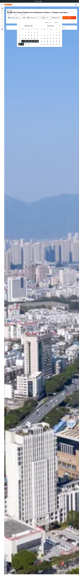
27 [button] (19, 44)
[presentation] (68, 12)
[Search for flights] (2, 8)
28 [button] (22, 44)
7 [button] (22, 35)
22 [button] (25, 41)
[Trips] (2, 25)
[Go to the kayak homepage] (8, 4)
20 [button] (19, 41)
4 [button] (34, 32)
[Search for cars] (2, 13)
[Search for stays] (2, 11)
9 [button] (28, 35)
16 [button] (28, 38)
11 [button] (34, 35)
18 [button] (34, 38)
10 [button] (31, 35)
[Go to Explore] (2, 19)
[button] (77, 1)
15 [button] (25, 38)
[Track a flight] (2, 22)
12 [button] (37, 35)
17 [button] (31, 38)
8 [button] (25, 35)
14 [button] (22, 38)
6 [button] (19, 35)
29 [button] (25, 44)
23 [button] (28, 41)
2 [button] (28, 32)
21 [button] (22, 41)
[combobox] (9, 14)
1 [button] (25, 32)
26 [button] (37, 41)
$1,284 (9, 12)
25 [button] (34, 41)
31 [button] (59, 44)
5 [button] (37, 32)
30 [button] (28, 44)
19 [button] (37, 38)
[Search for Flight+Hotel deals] (2, 16)
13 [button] (19, 38)
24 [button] (31, 41)
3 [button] (31, 32)
